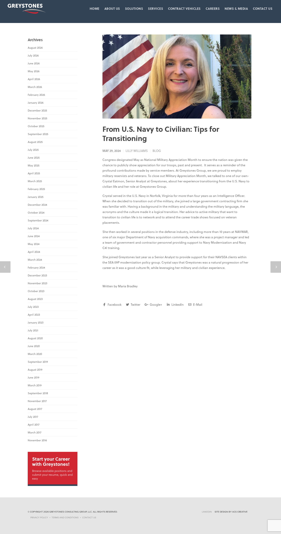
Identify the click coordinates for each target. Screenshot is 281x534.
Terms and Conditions (65, 517)
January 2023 (35, 322)
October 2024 (36, 213)
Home (94, 9)
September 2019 (38, 362)
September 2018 (38, 393)
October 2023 (36, 291)
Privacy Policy (39, 517)
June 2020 (34, 346)
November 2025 (37, 118)
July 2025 (33, 150)
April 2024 (34, 252)
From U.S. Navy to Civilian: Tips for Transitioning (160, 133)
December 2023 (37, 275)
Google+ (155, 304)
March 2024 (35, 260)
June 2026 (34, 63)
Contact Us (262, 9)
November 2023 (37, 283)
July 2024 (33, 228)
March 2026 (35, 87)
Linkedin (207, 511)
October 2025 (36, 126)
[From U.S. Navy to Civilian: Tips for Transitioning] (176, 76)
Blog (157, 150)
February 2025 (36, 189)
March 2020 (35, 354)
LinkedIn (177, 304)
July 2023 (33, 307)
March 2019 (34, 385)
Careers (213, 9)
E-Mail (197, 304)
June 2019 (33, 377)
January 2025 (35, 197)
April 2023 (34, 315)
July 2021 (33, 330)
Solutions (134, 9)
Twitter (135, 304)
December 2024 (37, 205)
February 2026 (36, 95)
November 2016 (37, 440)
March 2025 (35, 181)
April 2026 (34, 79)
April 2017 (33, 425)
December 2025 (37, 110)
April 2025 (34, 173)
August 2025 (35, 142)
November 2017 (37, 401)
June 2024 (34, 236)
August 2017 (35, 409)
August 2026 (35, 48)
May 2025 (33, 165)
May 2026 (33, 71)
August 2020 (35, 338)
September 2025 (38, 134)
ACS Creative (240, 511)
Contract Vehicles (184, 9)
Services (155, 9)
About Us (112, 9)
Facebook (114, 304)
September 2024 (38, 220)
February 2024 (36, 267)
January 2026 (35, 103)
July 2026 (33, 55)
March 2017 (34, 432)
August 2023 (35, 299)
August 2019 (35, 370)
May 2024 (34, 244)
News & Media (236, 9)
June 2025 (34, 158)
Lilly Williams (137, 150)
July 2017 (33, 417)
